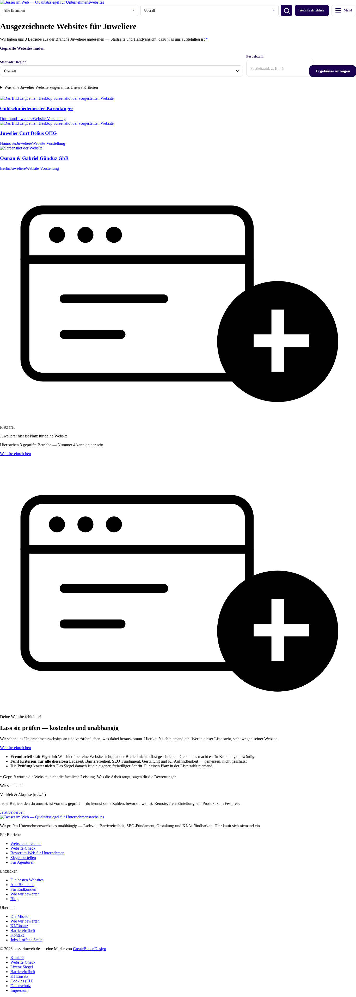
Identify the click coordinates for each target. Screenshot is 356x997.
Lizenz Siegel (21, 967)
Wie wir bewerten (25, 894)
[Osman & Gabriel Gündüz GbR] (21, 148)
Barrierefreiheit (22, 930)
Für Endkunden (23, 889)
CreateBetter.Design (89, 948)
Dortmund (8, 118)
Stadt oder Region (13, 62)
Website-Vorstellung (49, 118)
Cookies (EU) (21, 981)
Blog (14, 898)
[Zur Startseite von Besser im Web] (52, 817)
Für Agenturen (22, 862)
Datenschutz (20, 985)
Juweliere (25, 118)
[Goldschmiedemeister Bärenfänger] (57, 98)
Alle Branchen (22, 884)
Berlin (5, 168)
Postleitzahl (254, 56)
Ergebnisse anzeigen (333, 71)
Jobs (26, 940)
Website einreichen (311, 10)
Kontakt (17, 935)
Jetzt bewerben (12, 812)
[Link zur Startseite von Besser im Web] (52, 2)
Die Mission (20, 916)
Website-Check (22, 848)
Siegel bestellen (23, 857)
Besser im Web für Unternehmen (37, 853)
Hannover (8, 143)
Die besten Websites (27, 880)
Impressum (19, 990)
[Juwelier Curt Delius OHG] (57, 123)
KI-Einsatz (19, 926)
